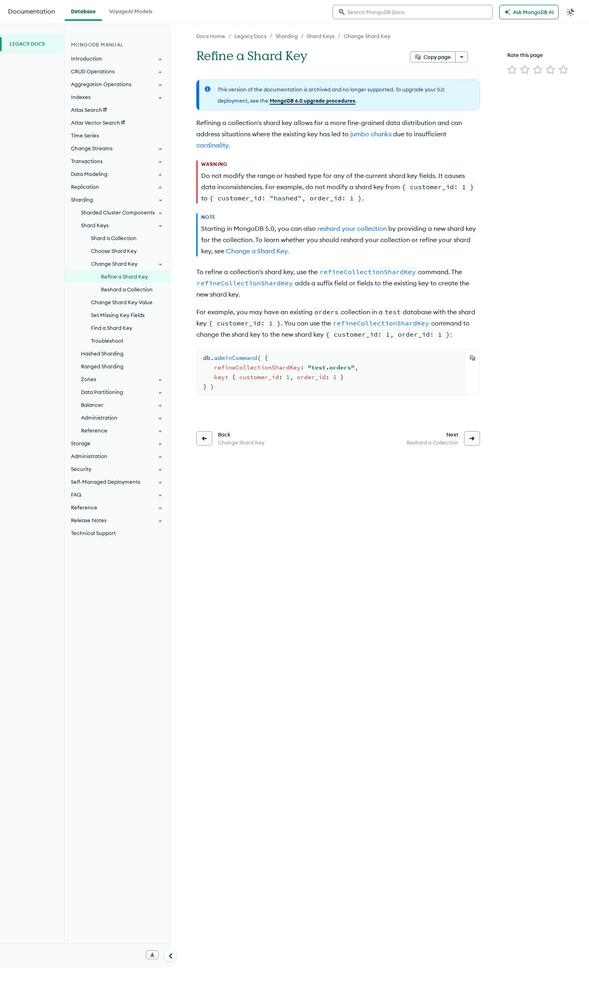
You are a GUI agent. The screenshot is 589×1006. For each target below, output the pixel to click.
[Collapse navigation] (170, 955)
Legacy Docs (250, 36)
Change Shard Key (367, 36)
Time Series (85, 135)
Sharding (287, 36)
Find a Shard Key (111, 328)
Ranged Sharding (102, 366)
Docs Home (210, 36)
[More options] (461, 57)
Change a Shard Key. (257, 251)
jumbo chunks (370, 134)
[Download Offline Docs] (152, 954)
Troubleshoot (107, 340)
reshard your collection (352, 228)
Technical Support (93, 533)
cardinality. (213, 145)
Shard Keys (321, 36)
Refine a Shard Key (124, 276)
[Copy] (472, 358)
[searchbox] (413, 12)
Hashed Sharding (102, 353)
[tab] (83, 10)
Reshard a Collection (127, 289)
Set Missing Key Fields (118, 315)
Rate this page (525, 55)
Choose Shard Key (114, 251)
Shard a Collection (114, 238)
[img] (512, 70)
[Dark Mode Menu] (570, 12)
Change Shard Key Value (122, 302)
